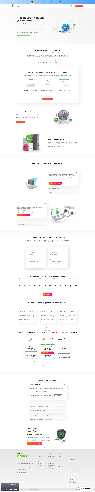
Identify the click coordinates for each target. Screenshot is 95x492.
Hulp (70, 468)
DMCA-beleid (71, 479)
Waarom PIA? (40, 458)
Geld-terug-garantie (72, 465)
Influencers (61, 460)
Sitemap (70, 461)
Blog (38, 469)
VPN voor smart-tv (51, 470)
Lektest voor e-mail (62, 470)
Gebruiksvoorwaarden (38, 447)
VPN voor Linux (51, 460)
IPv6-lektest (61, 472)
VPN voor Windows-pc (52, 456)
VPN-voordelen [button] (40, 6)
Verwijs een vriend (62, 456)
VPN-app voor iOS (51, 463)
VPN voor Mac (50, 458)
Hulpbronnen (61, 463)
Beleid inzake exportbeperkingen (72, 482)
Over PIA (70, 456)
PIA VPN (39, 453)
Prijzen (39, 460)
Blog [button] (57, 6)
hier (65, 306)
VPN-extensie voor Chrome (51, 466)
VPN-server (40, 463)
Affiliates (60, 458)
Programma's (61, 453)
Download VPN (40, 465)
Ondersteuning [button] (61, 6)
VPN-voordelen (40, 462)
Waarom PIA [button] (31, 6)
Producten (20, 14)
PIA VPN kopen (79, 6)
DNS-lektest (61, 468)
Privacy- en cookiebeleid (73, 478)
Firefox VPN (50, 468)
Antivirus (39, 467)
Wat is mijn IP (61, 466)
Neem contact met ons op (73, 473)
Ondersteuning (72, 471)
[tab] (63, 178)
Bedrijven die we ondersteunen (72, 459)
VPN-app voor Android (52, 462)
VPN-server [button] (53, 6)
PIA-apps (50, 453)
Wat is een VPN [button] (25, 6)
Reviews (70, 463)
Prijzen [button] (35, 6)
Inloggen (68, 6)
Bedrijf (70, 453)
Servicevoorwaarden (72, 476)
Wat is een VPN (40, 456)
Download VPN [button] (47, 6)
